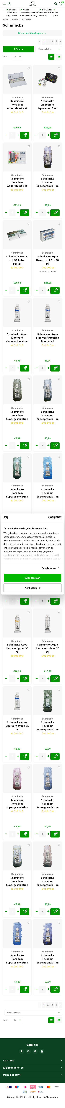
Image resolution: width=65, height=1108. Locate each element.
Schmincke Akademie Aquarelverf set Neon (47, 105)
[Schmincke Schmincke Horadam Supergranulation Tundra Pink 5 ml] (17, 778)
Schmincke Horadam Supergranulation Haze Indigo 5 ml (48, 415)
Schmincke (26, 19)
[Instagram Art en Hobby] (28, 1051)
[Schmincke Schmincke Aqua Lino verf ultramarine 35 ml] (17, 312)
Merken (15, 19)
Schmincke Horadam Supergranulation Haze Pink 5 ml (48, 881)
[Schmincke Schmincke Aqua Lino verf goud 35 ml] (17, 623)
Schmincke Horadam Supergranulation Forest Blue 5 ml (17, 493)
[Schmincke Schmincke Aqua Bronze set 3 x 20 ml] (47, 235)
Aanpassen (31, 587)
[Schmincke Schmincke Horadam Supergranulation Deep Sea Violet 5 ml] (47, 934)
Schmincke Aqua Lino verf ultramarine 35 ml (17, 338)
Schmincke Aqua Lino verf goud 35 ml (17, 648)
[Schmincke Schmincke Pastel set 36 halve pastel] (17, 235)
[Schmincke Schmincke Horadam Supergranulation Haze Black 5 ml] (17, 390)
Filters (19, 49)
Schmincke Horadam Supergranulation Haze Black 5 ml (17, 415)
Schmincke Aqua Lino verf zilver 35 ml (47, 648)
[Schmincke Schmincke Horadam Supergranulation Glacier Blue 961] (47, 468)
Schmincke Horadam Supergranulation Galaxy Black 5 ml (47, 804)
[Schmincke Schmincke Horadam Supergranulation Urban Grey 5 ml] (47, 701)
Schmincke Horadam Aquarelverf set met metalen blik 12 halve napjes (17, 105)
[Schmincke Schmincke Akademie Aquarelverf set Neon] (47, 79)
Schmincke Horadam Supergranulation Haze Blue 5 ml (17, 881)
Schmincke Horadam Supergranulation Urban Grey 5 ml (48, 726)
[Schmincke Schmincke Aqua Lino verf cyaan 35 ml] (17, 701)
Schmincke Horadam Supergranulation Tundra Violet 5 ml (47, 182)
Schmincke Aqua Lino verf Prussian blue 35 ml (47, 338)
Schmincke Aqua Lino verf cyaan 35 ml (17, 726)
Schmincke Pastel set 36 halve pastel (17, 260)
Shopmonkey (52, 1097)
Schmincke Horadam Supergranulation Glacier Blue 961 (48, 493)
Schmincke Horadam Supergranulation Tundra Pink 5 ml (17, 804)
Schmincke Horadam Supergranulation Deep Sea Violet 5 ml (47, 959)
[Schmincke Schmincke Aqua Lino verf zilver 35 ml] (47, 623)
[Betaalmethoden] (9, 1087)
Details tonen (49, 568)
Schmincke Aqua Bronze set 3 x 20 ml (47, 260)
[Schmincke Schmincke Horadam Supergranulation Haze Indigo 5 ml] (47, 390)
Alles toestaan (32, 578)
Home (5, 19)
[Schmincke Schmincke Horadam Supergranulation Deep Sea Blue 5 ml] (17, 934)
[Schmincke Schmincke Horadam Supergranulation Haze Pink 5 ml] (47, 856)
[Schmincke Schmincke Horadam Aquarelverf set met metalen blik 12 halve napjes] (17, 79)
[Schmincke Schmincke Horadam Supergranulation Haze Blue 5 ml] (17, 856)
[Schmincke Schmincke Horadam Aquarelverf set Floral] (17, 157)
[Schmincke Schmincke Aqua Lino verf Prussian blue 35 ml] (47, 312)
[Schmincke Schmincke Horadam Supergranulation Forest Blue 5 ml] (17, 468)
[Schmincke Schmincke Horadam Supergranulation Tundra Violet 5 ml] (47, 157)
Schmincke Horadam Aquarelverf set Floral (17, 182)
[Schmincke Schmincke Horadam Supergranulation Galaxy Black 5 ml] (47, 778)
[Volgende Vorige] (60, 42)
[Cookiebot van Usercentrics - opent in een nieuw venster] (48, 518)
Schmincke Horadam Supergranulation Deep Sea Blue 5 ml (17, 959)
